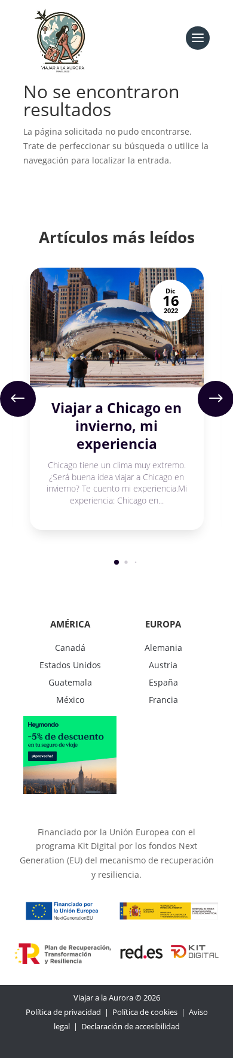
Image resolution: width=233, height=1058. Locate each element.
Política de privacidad (63, 1012)
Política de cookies (144, 1012)
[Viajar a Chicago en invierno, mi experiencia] (117, 327)
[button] (18, 399)
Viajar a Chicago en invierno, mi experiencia (116, 425)
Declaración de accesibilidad (130, 1026)
